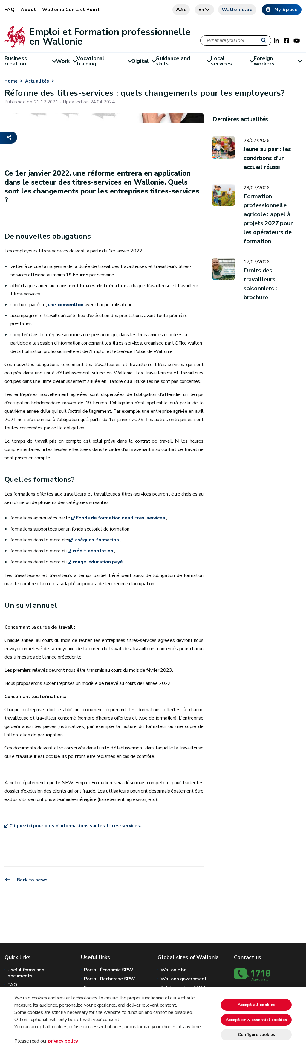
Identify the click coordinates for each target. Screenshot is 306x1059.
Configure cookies (256, 1034)
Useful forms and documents (26, 973)
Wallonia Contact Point (71, 9)
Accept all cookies (256, 1005)
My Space (286, 9)
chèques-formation (96, 540)
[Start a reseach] (265, 40)
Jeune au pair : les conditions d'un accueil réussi (267, 158)
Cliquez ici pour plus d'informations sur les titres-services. (75, 825)
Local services (221, 61)
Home (11, 81)
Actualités (37, 81)
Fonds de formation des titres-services (120, 518)
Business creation (15, 61)
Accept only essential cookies (256, 1020)
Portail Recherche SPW (109, 979)
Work (63, 61)
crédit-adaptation (93, 551)
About (28, 9)
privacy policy (63, 1041)
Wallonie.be (237, 9)
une (65, 304)
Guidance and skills (172, 61)
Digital (140, 61)
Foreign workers (264, 61)
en (201, 9)
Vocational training (90, 61)
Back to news (32, 880)
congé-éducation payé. (98, 562)
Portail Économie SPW (108, 970)
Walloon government (183, 979)
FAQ (9, 9)
